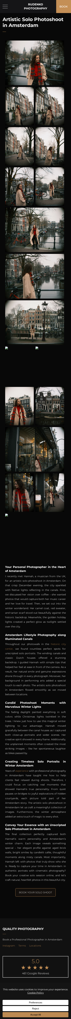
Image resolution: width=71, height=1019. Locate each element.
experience (21, 770)
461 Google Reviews (35, 973)
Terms (22, 945)
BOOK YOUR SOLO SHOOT (35, 892)
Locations (35, 945)
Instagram (9, 945)
